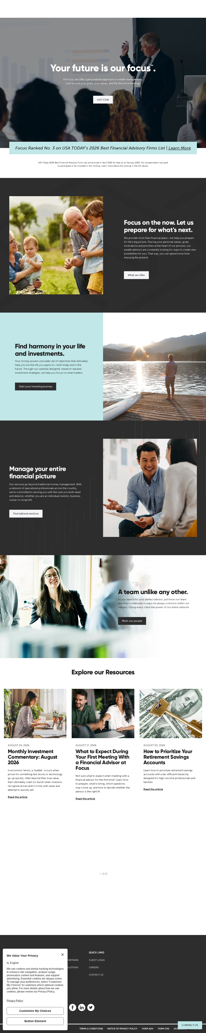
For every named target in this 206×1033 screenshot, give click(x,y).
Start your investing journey (35, 386)
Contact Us (190, 1025)
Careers (94, 967)
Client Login (97, 960)
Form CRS (163, 1028)
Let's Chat (103, 99)
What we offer (136, 275)
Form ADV (147, 1028)
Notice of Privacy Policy (122, 1028)
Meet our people (132, 620)
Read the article (17, 797)
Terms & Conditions (91, 1028)
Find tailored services (26, 513)
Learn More (180, 148)
